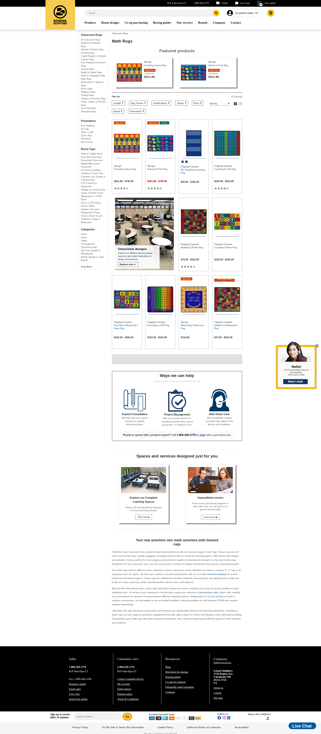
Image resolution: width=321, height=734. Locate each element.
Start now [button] (143, 517)
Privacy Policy (80, 727)
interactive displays (217, 574)
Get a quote (270, 3)
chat (202, 435)
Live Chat (244, 3)
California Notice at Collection (204, 727)
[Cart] (270, 13)
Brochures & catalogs (176, 672)
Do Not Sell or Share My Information (123, 727)
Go (127, 716)
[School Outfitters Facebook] (219, 718)
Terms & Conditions (128, 699)
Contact (130, 679)
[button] (298, 367)
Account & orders (244, 13)
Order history (124, 689)
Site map (218, 698)
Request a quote (77, 684)
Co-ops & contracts (175, 682)
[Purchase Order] (185, 718)
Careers (217, 692)
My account (123, 684)
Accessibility (242, 727)
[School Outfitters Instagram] (224, 718)
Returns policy (125, 694)
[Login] (230, 13)
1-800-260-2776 (201, 3)
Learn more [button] (209, 517)
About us (218, 687)
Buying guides (173, 677)
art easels (145, 600)
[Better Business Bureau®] (268, 718)
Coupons (170, 692)
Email (225, 3)
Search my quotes (78, 699)
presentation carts (209, 592)
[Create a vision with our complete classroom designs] (144, 234)
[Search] (216, 13)
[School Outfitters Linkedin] (228, 718)
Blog (168, 667)
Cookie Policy (165, 727)
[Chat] (237, 3)
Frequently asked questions (179, 687)
